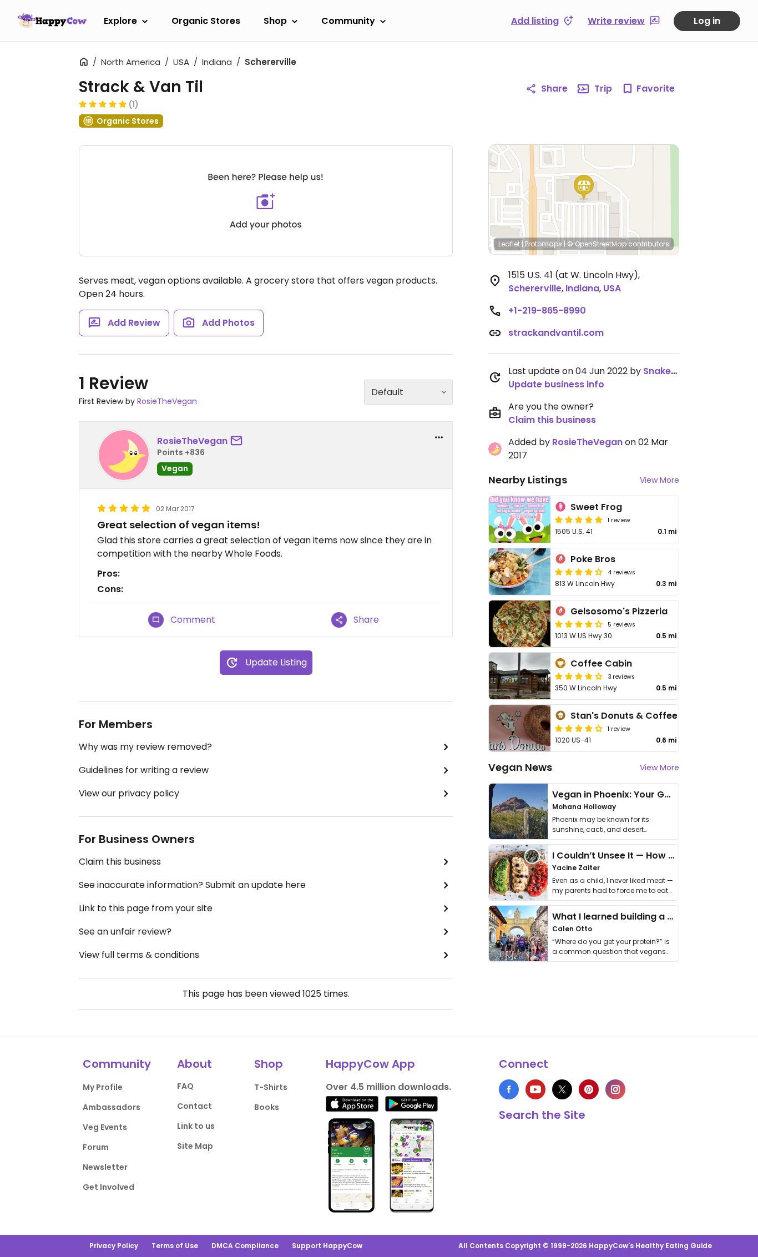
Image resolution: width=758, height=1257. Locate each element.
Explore (120, 20)
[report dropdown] (439, 437)
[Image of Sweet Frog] (519, 519)
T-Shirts (270, 1087)
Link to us (196, 1126)
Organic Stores (205, 20)
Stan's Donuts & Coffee (624, 715)
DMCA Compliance (245, 1245)
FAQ (185, 1086)
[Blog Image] (518, 811)
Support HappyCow (327, 1245)
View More (659, 480)
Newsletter (105, 1167)
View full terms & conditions (139, 954)
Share (554, 88)
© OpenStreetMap (596, 244)
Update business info (556, 384)
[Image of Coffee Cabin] (519, 676)
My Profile (103, 1087)
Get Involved (108, 1187)
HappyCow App (370, 1064)
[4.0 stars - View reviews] (579, 676)
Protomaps (543, 244)
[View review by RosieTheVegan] (123, 455)
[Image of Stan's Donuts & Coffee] (519, 728)
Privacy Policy (113, 1245)
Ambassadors (111, 1107)
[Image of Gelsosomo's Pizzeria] (519, 623)
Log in (707, 20)
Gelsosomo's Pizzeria (619, 611)
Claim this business (120, 861)
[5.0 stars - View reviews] (103, 104)
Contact (194, 1106)
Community (348, 20)
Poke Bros (592, 559)
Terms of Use (174, 1245)
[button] (584, 187)
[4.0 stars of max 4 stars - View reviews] (579, 572)
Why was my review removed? (145, 746)
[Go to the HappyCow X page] (562, 1089)
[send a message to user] (238, 441)
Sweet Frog (596, 507)
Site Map (195, 1146)
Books (266, 1107)
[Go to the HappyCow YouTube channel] (535, 1089)
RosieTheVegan (167, 401)
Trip (603, 88)
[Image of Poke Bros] (519, 571)
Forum (96, 1147)
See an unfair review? (125, 931)
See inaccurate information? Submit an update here (192, 885)
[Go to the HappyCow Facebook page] (509, 1089)
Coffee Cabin (601, 663)
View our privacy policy (129, 793)
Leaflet (509, 244)
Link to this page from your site (146, 908)
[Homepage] (52, 20)
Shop (275, 20)
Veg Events (105, 1127)
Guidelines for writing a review (144, 770)
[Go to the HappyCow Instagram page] (615, 1089)
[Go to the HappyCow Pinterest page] (589, 1089)
